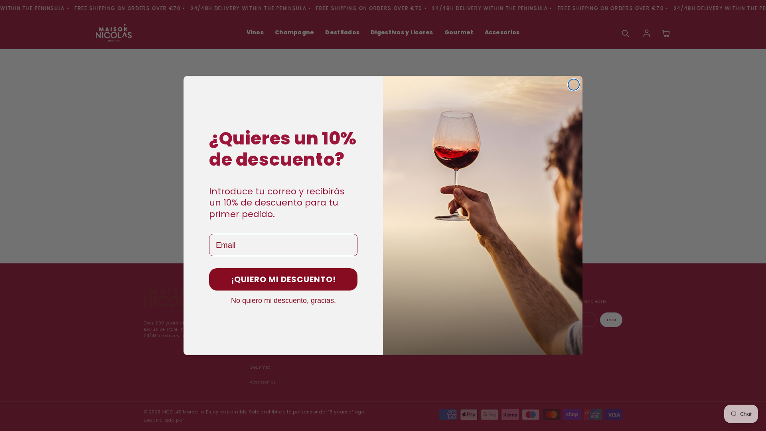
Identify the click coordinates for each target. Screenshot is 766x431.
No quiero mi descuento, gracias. (283, 300)
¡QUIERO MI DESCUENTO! (283, 279)
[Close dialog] (573, 84)
